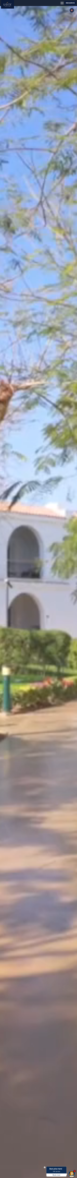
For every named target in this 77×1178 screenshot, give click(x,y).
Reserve (70, 3)
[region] (62, 3)
